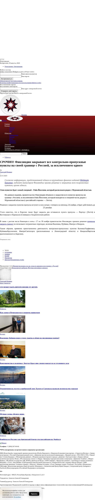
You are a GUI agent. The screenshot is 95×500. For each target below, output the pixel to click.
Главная (7, 124)
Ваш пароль (25, 76)
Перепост (12, 141)
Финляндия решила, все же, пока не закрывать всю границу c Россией (35, 266)
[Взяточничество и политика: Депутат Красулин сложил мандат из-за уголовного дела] (12, 358)
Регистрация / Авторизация (13, 66)
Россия (11, 129)
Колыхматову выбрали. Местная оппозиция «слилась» (30, 268)
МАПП (7, 256)
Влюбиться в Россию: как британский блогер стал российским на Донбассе (30, 439)
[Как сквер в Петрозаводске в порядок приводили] (12, 307)
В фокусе (8, 157)
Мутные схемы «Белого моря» (12, 414)
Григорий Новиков (6, 172)
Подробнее (17, 497)
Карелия (12, 128)
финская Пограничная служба (14, 260)
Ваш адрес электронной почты (31, 89)
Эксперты (12, 142)
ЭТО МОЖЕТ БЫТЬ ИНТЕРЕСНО (12, 287)
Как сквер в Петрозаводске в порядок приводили (20, 313)
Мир (10, 131)
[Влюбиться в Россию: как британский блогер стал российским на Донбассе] (12, 434)
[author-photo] (5, 279)
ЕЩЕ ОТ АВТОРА (31, 287)
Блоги (11, 139)
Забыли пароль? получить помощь (11, 81)
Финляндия (8, 258)
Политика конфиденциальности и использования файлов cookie (20, 83)
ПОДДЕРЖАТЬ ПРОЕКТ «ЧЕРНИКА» (17, 150)
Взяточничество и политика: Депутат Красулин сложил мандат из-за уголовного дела (34, 363)
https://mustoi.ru (5, 283)
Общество (8, 133)
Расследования (9, 146)
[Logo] (3, 120)
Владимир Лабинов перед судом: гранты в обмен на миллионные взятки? (29, 338)
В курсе (7, 126)
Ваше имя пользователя (29, 74)
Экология (8, 144)
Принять (34, 494)
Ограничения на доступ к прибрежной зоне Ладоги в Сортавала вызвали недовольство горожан (39, 389)
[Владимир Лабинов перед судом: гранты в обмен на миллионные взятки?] (12, 332)
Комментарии (13, 135)
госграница (8, 252)
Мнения (11, 137)
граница (7, 254)
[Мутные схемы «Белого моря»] (12, 408)
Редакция (8, 148)
